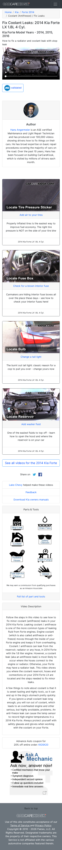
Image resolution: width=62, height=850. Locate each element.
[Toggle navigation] (55, 4)
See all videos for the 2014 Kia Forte (31, 463)
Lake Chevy (15, 484)
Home (8, 12)
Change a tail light (31, 356)
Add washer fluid (31, 424)
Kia (17, 12)
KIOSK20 (43, 744)
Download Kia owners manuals (31, 499)
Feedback (31, 492)
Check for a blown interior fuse (31, 285)
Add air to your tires (31, 214)
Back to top (31, 808)
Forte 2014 (28, 12)
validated (16, 87)
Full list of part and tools (31, 596)
